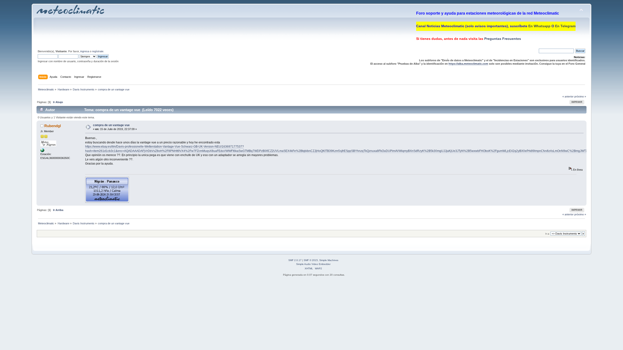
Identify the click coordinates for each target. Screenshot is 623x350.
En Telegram (565, 26)
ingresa (84, 51)
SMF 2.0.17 (295, 260)
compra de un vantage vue (111, 125)
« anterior (568, 96)
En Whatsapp (539, 26)
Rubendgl (52, 126)
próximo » (580, 96)
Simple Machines (328, 260)
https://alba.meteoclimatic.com (468, 63)
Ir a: (547, 233)
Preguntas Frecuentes (502, 39)
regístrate (97, 51)
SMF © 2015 (311, 260)
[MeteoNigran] (42, 151)
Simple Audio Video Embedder (313, 264)
